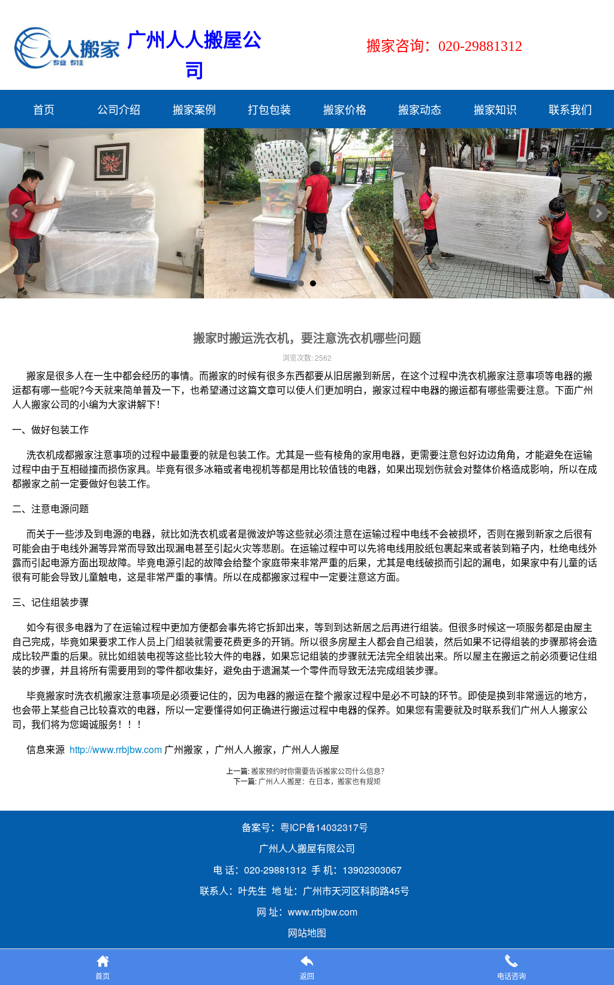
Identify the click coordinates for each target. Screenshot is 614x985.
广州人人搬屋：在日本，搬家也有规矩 (319, 781)
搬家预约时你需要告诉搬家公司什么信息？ (319, 771)
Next (598, 213)
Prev (15, 213)
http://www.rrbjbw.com (116, 749)
